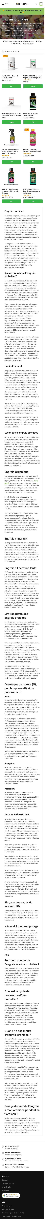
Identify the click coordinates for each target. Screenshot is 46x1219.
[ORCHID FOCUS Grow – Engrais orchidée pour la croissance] (33, 176)
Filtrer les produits (12, 51)
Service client (7, 1206)
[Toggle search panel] (36, 4)
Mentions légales (8, 1209)
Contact (4, 1180)
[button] (41, 3)
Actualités (5, 1190)
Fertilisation (16, 43)
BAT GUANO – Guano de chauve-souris (10, 77)
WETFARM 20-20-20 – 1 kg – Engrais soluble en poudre (11, 114)
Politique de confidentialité (11, 1216)
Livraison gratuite (8, 1183)
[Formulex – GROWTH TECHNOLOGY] (33, 101)
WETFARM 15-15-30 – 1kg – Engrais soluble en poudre (32, 77)
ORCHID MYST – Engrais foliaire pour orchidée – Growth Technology (10, 151)
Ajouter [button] (33, 86)
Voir (11, 86)
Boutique (39, 41)
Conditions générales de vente (13, 1213)
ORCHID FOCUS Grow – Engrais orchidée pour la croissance (31, 191)
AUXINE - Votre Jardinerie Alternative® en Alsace (17, 41)
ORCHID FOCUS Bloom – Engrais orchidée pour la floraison (10, 191)
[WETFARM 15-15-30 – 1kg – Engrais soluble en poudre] (33, 63)
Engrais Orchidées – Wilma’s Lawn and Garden (32, 150)
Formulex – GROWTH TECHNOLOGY (30, 114)
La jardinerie (6, 1187)
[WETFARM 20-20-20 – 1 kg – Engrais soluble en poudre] (11, 101)
